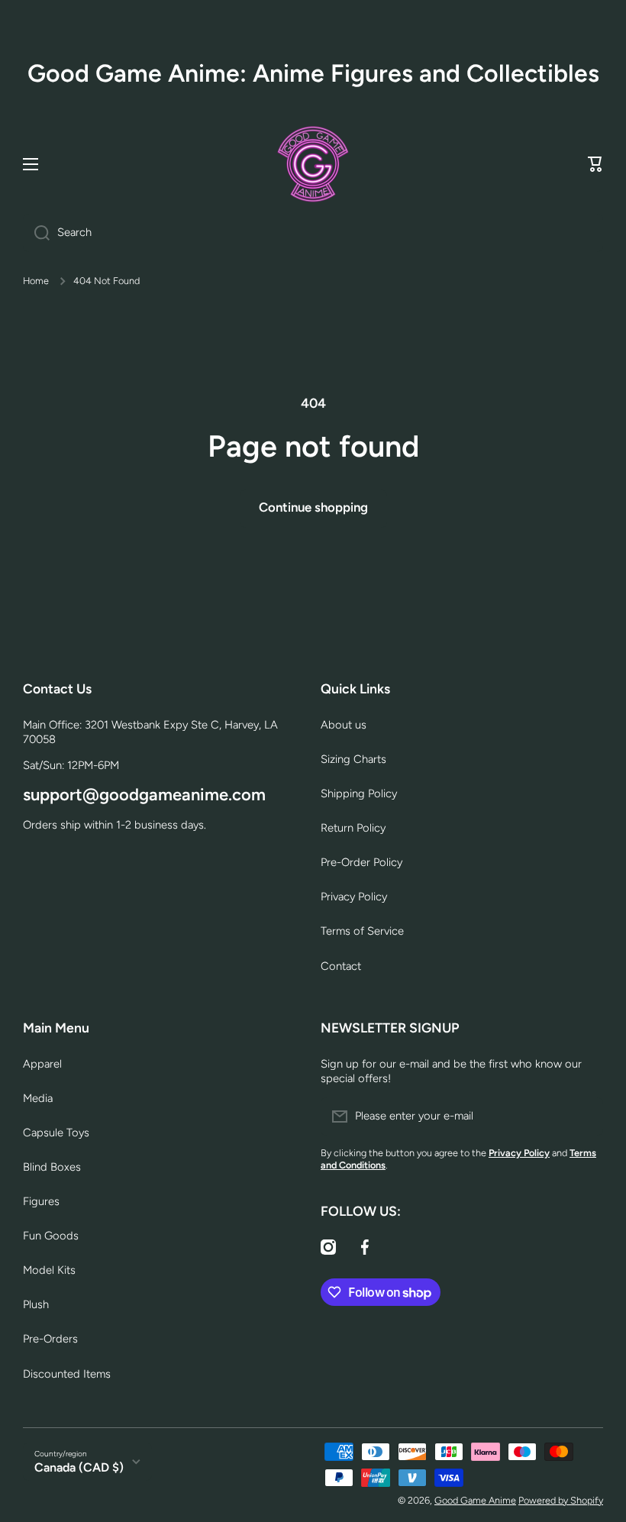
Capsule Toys (56, 1132)
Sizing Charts (353, 759)
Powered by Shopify (560, 1500)
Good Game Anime (475, 1500)
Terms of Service (362, 931)
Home (36, 280)
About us (343, 725)
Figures (41, 1201)
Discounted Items (67, 1374)
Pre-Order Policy (361, 862)
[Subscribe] (584, 1116)
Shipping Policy (359, 793)
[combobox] (313, 233)
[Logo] (313, 164)
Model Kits (49, 1270)
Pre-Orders (50, 1339)
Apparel (42, 1064)
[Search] (36, 233)
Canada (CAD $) (79, 1467)
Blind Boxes (52, 1167)
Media (38, 1098)
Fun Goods (51, 1235)
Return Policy (353, 828)
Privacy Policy (354, 896)
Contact (341, 966)
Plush (36, 1304)
